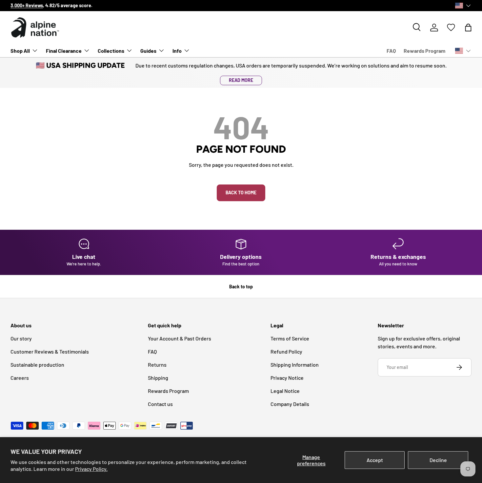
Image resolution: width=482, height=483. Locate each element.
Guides (148, 51)
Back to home (241, 192)
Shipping (158, 378)
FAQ (391, 51)
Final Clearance (64, 51)
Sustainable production (37, 364)
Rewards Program (424, 51)
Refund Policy (286, 351)
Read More (241, 80)
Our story (185, 5)
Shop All (20, 51)
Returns (157, 364)
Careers (19, 378)
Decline (438, 460)
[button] (468, 27)
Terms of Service (290, 338)
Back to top (241, 286)
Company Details (290, 404)
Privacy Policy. (91, 469)
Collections (111, 51)
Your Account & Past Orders (179, 338)
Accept (375, 460)
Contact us (160, 404)
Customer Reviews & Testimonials (49, 351)
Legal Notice (285, 391)
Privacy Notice (287, 378)
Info (177, 51)
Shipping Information (295, 364)
